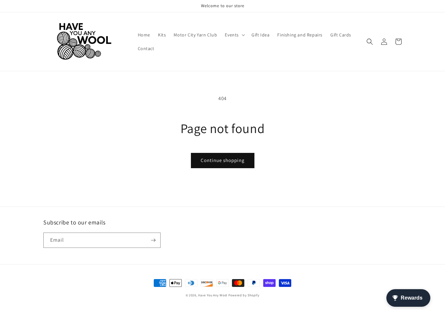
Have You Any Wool (212, 295)
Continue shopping (223, 160)
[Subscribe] (153, 240)
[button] (234, 35)
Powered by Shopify (244, 295)
